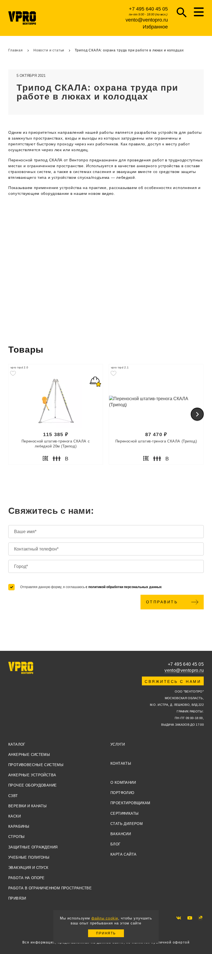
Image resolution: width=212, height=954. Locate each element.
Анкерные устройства (32, 775)
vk (179, 918)
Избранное (155, 27)
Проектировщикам (130, 803)
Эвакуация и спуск (28, 868)
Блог (115, 844)
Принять (106, 933)
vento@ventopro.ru (147, 20)
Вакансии (120, 834)
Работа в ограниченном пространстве (50, 888)
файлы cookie (104, 918)
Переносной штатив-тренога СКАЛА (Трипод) (156, 441)
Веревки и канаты (27, 806)
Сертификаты (124, 813)
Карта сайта (123, 854)
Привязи (17, 898)
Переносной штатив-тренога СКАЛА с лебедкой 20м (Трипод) (56, 443)
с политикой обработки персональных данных (124, 587)
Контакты (120, 763)
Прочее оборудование (32, 785)
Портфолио (122, 793)
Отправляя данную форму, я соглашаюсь (91, 587)
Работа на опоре (26, 878)
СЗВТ (13, 796)
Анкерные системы (29, 755)
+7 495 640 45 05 (148, 9)
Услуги (117, 744)
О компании (123, 782)
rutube (200, 917)
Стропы (16, 837)
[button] (197, 414)
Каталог (16, 744)
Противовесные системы (35, 765)
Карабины (18, 826)
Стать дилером (126, 824)
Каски (14, 816)
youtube (190, 918)
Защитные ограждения (32, 847)
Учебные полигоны (28, 857)
